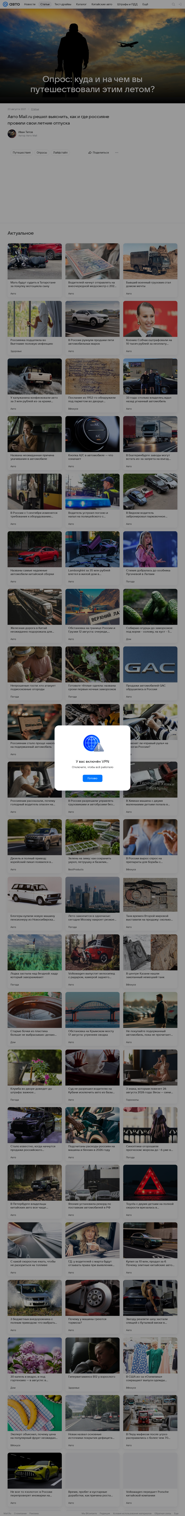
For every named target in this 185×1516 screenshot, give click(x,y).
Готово (92, 778)
